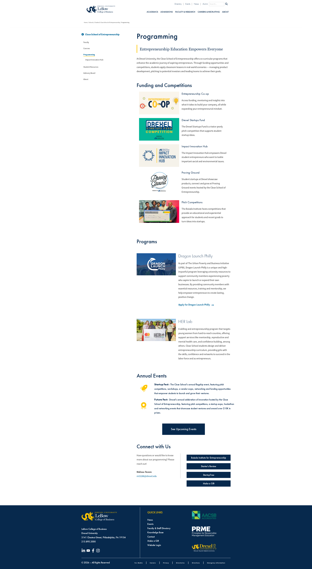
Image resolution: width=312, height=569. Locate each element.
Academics (152, 12)
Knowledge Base (155, 532)
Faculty (86, 42)
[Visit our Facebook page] (93, 551)
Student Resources (90, 67)
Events (187, 4)
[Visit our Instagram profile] (98, 551)
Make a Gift (208, 483)
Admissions (166, 12)
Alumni (205, 4)
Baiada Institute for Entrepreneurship (208, 457)
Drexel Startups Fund (193, 120)
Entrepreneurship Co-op (195, 93)
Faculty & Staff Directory (158, 528)
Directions (196, 563)
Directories (180, 563)
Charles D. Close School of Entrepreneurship (107, 22)
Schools (91, 22)
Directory (178, 4)
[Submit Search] (226, 4)
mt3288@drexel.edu (147, 476)
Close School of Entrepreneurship (102, 34)
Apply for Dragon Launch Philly (194, 304)
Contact (151, 536)
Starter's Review (208, 466)
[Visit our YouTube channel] (88, 551)
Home (86, 22)
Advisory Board (89, 73)
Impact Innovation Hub (94, 60)
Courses (86, 48)
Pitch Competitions (192, 202)
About (225, 12)
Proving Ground (191, 172)
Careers (153, 563)
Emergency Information (216, 563)
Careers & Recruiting (209, 12)
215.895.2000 (88, 541)
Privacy (166, 563)
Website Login (154, 545)
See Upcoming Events (183, 429)
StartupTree (208, 474)
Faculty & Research (185, 12)
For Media (139, 563)
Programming (89, 54)
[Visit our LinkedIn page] (83, 551)
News (196, 4)
